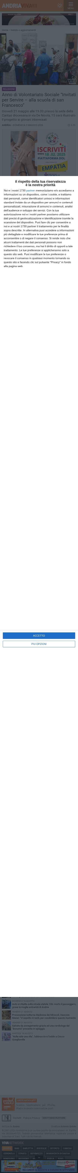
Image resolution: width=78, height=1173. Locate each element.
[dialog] (39, 586)
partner (30, 190)
